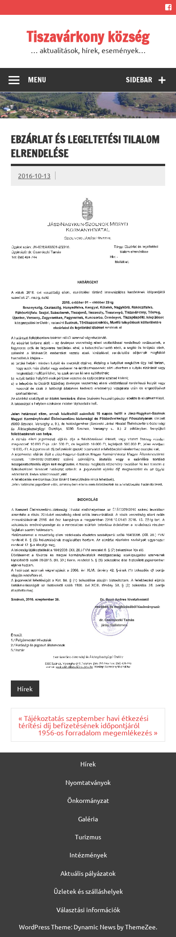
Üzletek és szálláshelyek (88, 891)
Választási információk (88, 909)
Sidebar (139, 80)
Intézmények (88, 854)
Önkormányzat (88, 800)
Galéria (88, 818)
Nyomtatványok (88, 782)
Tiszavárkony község (88, 36)
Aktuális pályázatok (88, 873)
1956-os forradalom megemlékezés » (97, 732)
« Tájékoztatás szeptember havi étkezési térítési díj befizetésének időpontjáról (83, 721)
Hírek (24, 689)
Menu (37, 80)
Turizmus (88, 836)
